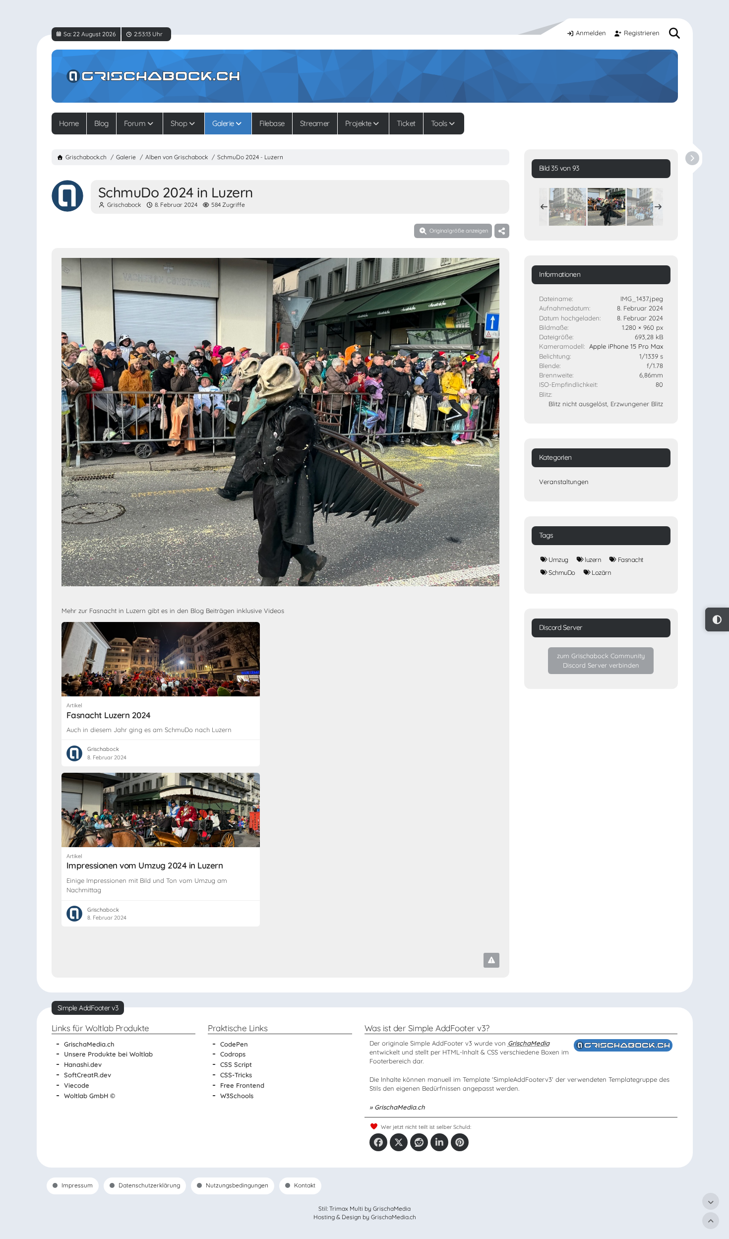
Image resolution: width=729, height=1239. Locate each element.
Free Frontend (242, 1085)
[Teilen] (501, 231)
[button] (439, 1142)
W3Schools (236, 1096)
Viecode (76, 1085)
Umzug (558, 559)
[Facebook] (378, 1142)
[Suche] (674, 33)
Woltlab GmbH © (89, 1096)
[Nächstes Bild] (483, 423)
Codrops (232, 1054)
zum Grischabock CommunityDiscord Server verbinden (601, 660)
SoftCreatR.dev (87, 1075)
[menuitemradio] (717, 619)
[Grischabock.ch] (364, 76)
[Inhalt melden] (491, 960)
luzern (593, 559)
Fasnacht (630, 559)
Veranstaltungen (564, 482)
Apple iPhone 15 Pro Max (626, 346)
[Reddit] (419, 1142)
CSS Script (236, 1064)
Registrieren (642, 33)
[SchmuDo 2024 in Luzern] (567, 207)
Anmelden (591, 33)
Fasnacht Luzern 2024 (108, 715)
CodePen (234, 1044)
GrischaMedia (528, 1043)
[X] (399, 1142)
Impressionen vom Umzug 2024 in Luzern (144, 865)
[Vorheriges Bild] (77, 423)
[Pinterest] (460, 1142)
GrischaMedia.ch (89, 1044)
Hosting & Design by (364, 1217)
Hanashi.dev (83, 1064)
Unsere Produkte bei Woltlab (108, 1054)
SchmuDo (561, 572)
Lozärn (601, 572)
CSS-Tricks (236, 1075)
